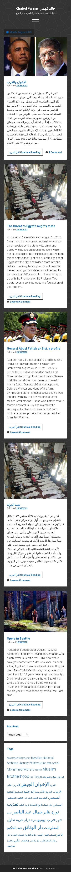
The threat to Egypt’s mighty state (31, 226)
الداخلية (29, 791)
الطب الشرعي (31, 798)
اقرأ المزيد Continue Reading (26, 153)
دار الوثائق (33, 827)
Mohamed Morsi (19, 769)
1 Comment (55, 152)
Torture (38, 776)
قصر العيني (43, 834)
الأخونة (52, 785)
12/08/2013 (21, 642)
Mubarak (37, 769)
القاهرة (19, 797)
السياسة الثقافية (15, 791)
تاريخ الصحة (36, 804)
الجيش (27, 784)
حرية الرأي (30, 820)
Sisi (31, 777)
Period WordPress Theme (26, 868)
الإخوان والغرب (16, 82)
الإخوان (41, 784)
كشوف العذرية (17, 835)
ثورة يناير (51, 812)
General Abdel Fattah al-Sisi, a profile (33, 348)
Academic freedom (16, 758)
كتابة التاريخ (30, 834)
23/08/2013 (21, 508)
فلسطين (52, 835)
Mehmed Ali (53, 763)
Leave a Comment (20, 301)
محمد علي (21, 840)
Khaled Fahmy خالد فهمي (35, 8)
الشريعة (43, 797)
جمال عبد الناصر (28, 811)
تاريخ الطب (24, 805)
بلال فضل (47, 805)
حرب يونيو (46, 819)
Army (28, 758)
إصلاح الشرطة (50, 777)
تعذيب (12, 804)
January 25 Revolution (32, 763)
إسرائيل (60, 777)
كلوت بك (41, 840)
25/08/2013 (21, 230)
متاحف (33, 840)
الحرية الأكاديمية (44, 791)
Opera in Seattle (18, 638)
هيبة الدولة (13, 504)
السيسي (54, 797)
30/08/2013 (21, 85)
